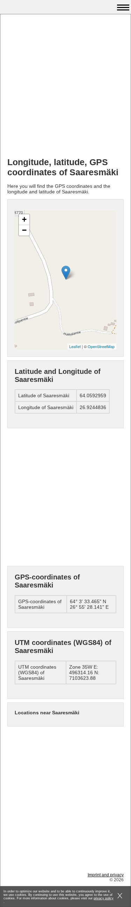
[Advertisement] (65, 86)
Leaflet (75, 346)
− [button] (24, 230)
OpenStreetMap (101, 346)
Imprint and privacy (106, 875)
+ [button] (24, 219)
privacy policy (104, 898)
